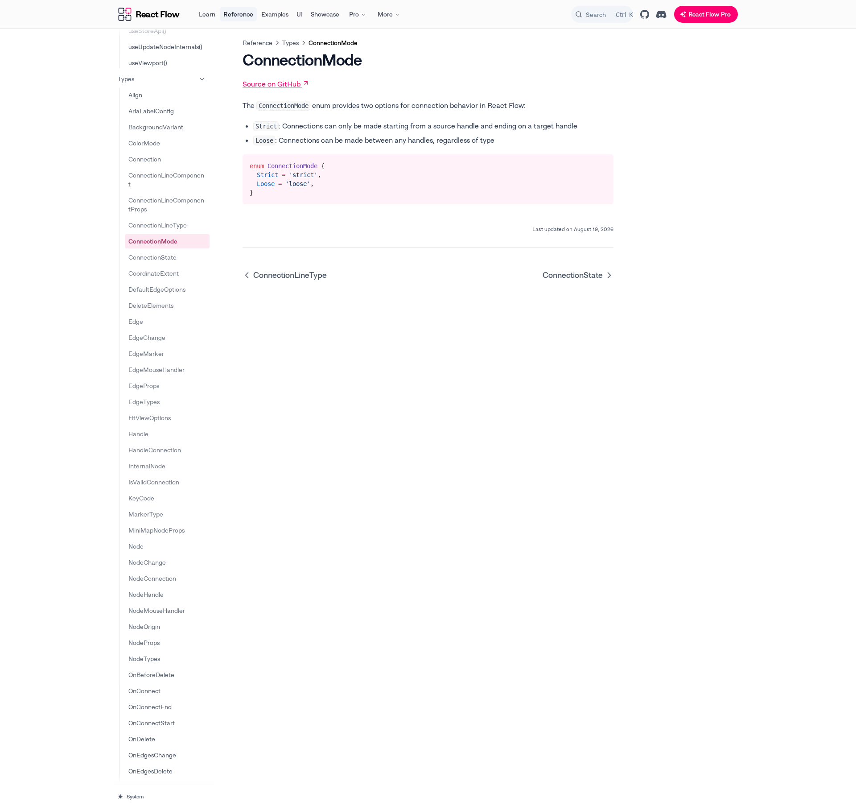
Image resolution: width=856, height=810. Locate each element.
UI (299, 14)
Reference (238, 14)
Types (126, 79)
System (135, 796)
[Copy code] (600, 164)
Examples (274, 14)
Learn (207, 14)
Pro (354, 14)
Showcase (325, 14)
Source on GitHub (271, 83)
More (385, 14)
